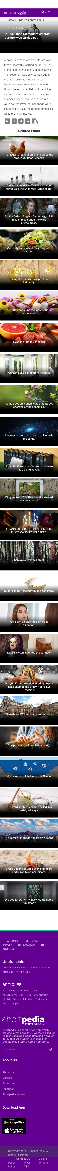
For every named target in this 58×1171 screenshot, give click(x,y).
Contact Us (23, 1158)
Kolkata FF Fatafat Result (14, 967)
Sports (35, 990)
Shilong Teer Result (40, 967)
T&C (26, 1166)
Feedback (8, 1088)
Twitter (34, 941)
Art (3, 990)
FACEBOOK (12, 941)
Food (26, 990)
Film (20, 990)
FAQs (27, 1162)
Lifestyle (6, 999)
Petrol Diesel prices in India (16, 971)
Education (28, 999)
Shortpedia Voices (13, 1094)
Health (5, 1003)
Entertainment (41, 995)
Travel (28, 995)
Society (17, 999)
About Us (8, 1072)
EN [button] (45, 12)
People (14, 1003)
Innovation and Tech (12, 995)
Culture (11, 990)
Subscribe (8, 1083)
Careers (7, 1077)
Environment (42, 999)
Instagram (28, 945)
